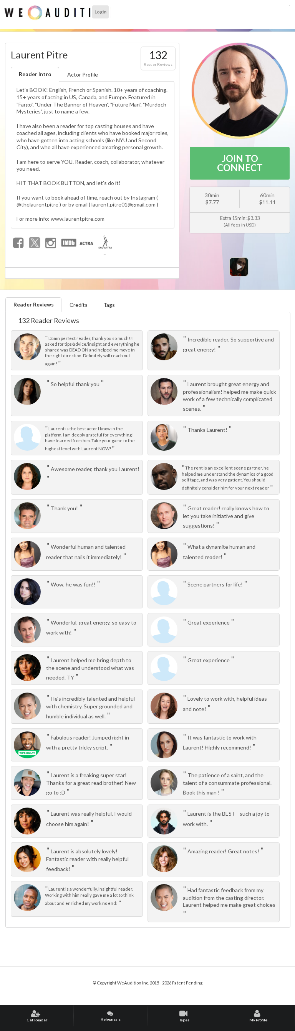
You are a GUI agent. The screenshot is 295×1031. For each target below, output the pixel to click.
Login (100, 12)
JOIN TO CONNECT (240, 163)
